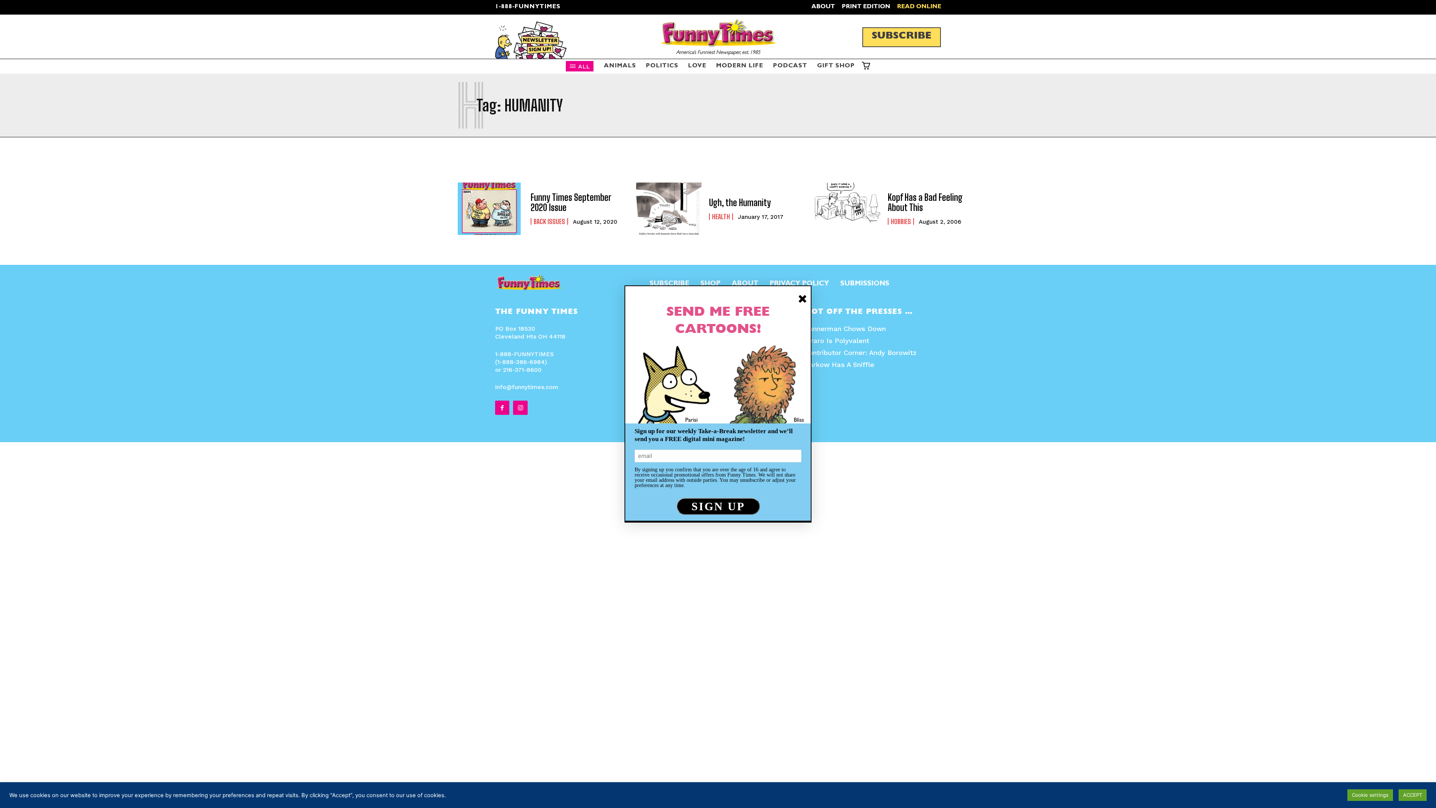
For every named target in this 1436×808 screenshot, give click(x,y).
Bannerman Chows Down (845, 329)
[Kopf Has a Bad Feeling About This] (847, 209)
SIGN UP (718, 506)
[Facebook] (502, 408)
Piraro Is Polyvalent (836, 341)
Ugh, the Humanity (740, 202)
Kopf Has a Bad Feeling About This (925, 202)
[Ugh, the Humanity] (669, 209)
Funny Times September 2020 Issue (571, 202)
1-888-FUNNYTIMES (528, 7)
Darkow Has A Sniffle (839, 364)
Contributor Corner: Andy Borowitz (860, 352)
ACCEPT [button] (1412, 795)
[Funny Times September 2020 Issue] (490, 209)
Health (721, 216)
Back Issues (549, 221)
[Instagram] (520, 408)
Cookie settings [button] (1370, 795)
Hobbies (901, 221)
